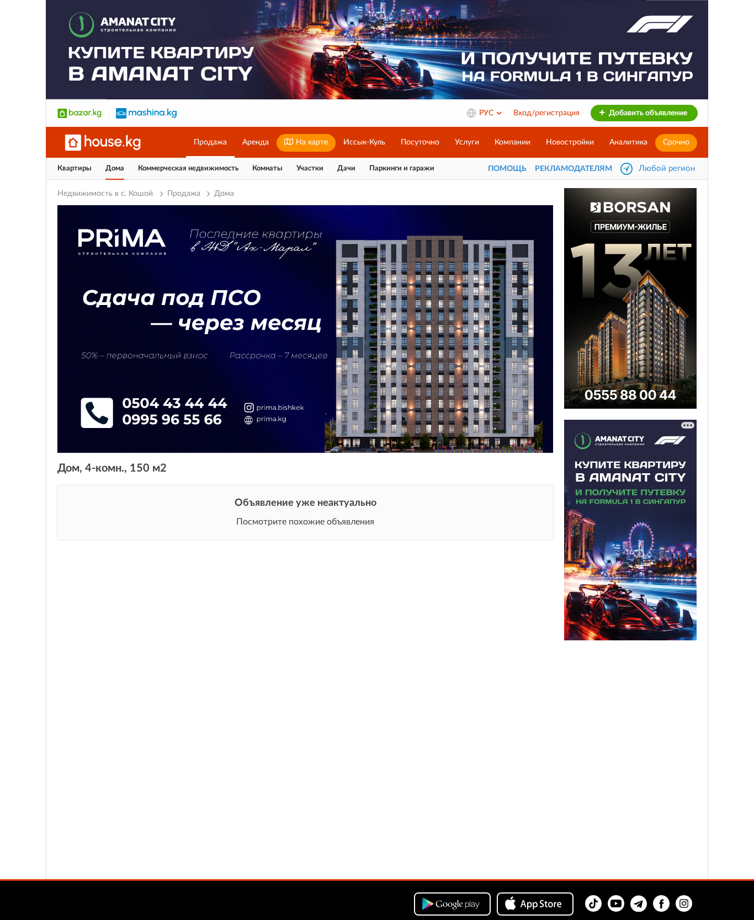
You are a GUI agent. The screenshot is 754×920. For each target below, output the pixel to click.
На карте (311, 142)
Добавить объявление (647, 113)
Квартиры (74, 168)
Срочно (676, 142)
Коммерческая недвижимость (188, 168)
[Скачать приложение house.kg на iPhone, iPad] (535, 904)
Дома (114, 168)
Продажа (210, 142)
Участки (309, 168)
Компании (512, 142)
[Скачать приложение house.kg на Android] (452, 904)
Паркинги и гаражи (401, 168)
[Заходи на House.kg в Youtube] (616, 903)
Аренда (255, 142)
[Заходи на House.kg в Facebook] (661, 903)
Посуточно (420, 142)
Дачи (346, 168)
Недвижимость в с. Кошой (106, 193)
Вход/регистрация (546, 113)
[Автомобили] (146, 113)
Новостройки (570, 142)
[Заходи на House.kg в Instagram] (684, 903)
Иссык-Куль (364, 142)
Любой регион (667, 168)
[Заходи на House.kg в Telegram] (638, 903)
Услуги (467, 142)
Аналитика (628, 142)
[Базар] (79, 113)
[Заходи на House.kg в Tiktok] (593, 903)
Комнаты (267, 168)
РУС (487, 113)
